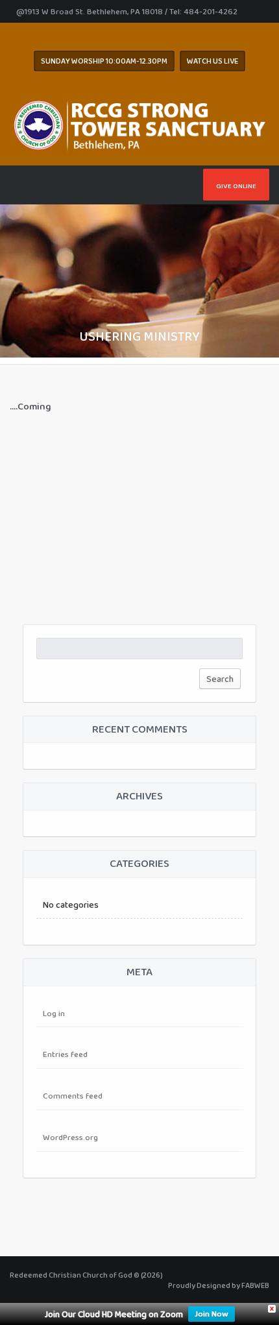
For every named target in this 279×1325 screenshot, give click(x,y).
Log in (54, 1013)
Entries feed (65, 1054)
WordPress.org (70, 1137)
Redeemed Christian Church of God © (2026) (86, 1275)
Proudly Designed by (218, 1285)
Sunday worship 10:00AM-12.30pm (104, 61)
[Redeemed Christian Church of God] (139, 122)
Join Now (211, 1313)
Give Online (236, 185)
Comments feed (73, 1095)
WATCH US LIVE (212, 61)
